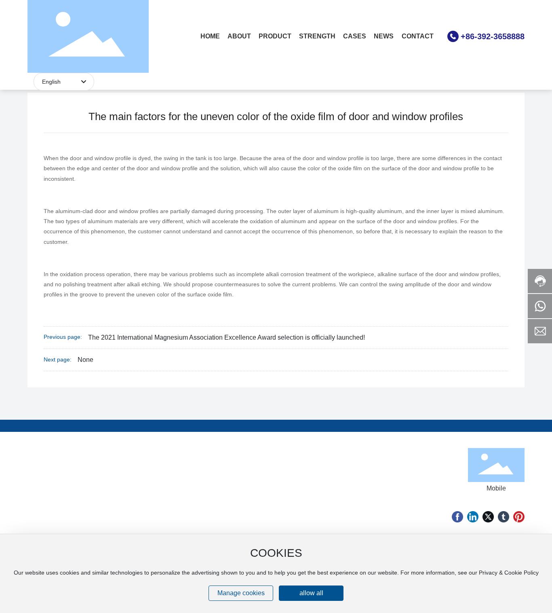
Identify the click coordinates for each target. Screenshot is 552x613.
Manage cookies (241, 593)
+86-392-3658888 (493, 36)
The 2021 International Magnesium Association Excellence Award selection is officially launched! (226, 337)
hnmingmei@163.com (344, 492)
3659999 (381, 481)
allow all (311, 593)
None (85, 359)
